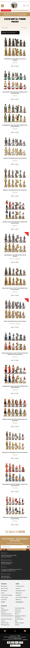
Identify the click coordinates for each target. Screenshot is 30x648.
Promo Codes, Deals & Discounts (20, 616)
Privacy (3, 621)
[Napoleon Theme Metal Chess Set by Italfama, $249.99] (15, 178)
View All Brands (19, 602)
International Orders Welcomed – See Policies (15, 13)
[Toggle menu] (2, 5)
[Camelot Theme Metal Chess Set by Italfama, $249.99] (15, 146)
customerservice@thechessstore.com (11, 569)
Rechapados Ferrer (20, 590)
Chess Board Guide (19, 608)
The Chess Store (20, 586)
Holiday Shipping (19, 619)
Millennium (18, 599)
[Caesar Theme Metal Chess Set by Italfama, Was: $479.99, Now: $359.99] (15, 309)
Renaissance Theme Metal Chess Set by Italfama (14, 452)
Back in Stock (4, 588)
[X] (15, 631)
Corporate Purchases (6, 619)
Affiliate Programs (19, 623)
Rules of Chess (5, 623)
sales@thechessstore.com (8, 571)
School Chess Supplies (6, 595)
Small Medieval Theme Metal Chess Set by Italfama (15, 59)
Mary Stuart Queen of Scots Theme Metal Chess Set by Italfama (14, 288)
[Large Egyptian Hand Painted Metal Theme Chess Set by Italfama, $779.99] (15, 472)
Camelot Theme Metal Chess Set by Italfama (14, 158)
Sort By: (4, 32)
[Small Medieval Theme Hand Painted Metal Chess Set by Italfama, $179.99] (15, 113)
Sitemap (17, 624)
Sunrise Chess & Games (21, 597)
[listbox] (12, 32)
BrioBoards (18, 595)
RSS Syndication (5, 624)
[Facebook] (5, 631)
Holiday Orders (4, 610)
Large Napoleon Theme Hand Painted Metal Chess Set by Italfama (15, 386)
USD (24, 5)
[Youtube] (25, 631)
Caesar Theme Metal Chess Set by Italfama (15, 321)
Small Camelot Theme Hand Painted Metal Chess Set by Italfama (15, 92)
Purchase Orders (16, 645)
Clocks (2, 593)
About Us (3, 612)
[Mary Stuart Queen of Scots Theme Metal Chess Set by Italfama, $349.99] (15, 276)
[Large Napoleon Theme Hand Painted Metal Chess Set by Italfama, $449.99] (15, 374)
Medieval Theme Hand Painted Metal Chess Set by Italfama (15, 420)
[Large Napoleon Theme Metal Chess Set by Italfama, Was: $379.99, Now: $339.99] (15, 243)
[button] (15, 28)
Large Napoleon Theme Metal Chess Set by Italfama (15, 255)
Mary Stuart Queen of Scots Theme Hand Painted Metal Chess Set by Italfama (15, 353)
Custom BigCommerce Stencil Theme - (12, 639)
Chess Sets (4, 599)
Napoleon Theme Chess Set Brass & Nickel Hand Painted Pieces (15, 222)
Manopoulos (19, 593)
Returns (17, 614)
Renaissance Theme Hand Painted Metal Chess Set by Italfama (15, 518)
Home (2, 608)
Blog (16, 621)
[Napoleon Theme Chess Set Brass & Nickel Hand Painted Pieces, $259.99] (15, 209)
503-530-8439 (5, 576)
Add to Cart (15, 66)
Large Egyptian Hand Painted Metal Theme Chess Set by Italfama (15, 485)
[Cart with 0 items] (28, 6)
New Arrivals (4, 586)
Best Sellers (4, 590)
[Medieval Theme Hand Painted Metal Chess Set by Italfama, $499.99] (15, 407)
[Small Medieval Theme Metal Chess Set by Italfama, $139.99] (15, 46)
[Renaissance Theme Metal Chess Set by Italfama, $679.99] (15, 440)
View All (3, 602)
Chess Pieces (4, 597)
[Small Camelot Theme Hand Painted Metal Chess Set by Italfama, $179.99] (15, 80)
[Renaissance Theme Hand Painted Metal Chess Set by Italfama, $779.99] (15, 505)
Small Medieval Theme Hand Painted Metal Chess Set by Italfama (15, 125)
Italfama (18, 588)
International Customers (7, 615)
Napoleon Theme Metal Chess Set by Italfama (15, 190)
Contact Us (18, 612)
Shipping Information (6, 614)
